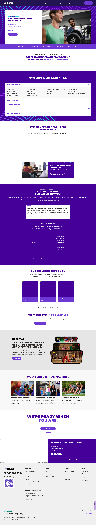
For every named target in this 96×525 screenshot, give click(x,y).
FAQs (65, 476)
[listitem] (30, 291)
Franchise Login (50, 476)
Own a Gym (68, 2)
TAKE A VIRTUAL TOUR (54, 323)
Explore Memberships (14, 38)
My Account (85, 471)
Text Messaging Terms (30, 493)
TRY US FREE (88, 2)
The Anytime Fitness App (70, 471)
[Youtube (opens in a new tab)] (60, 454)
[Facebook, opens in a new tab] (5, 473)
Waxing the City (31, 517)
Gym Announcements (60, 46)
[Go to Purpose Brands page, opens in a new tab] (8, 510)
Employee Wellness (30, 471)
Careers (27, 476)
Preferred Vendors (29, 499)
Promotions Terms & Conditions (33, 490)
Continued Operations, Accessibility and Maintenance (34, 496)
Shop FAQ (84, 477)
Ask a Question (70, 459)
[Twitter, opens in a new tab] (10, 473)
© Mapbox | (39, 462)
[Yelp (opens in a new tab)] (57, 454)
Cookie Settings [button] (88, 513)
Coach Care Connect (69, 474)
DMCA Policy (28, 485)
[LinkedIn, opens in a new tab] (13, 473)
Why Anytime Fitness (73, 46)
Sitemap (27, 502)
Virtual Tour (79, 459)
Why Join (52, 2)
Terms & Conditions (30, 488)
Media (26, 474)
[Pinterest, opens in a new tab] (15, 473)
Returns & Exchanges (85, 474)
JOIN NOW (22, 34)
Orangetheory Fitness (9, 517)
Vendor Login (85, 480)
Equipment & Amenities (34, 46)
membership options (36, 229)
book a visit (58, 229)
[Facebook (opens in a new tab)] (52, 454)
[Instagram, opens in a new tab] (8, 473)
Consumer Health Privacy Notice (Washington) (33, 482)
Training (38, 2)
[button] (86, 42)
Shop (60, 2)
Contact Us (10, 30)
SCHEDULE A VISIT (40, 323)
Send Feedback (61, 459)
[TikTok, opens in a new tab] (21, 473)
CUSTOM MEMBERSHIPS (57, 174)
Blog (45, 2)
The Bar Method (21, 517)
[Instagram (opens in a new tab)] (54, 454)
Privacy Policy (28, 479)
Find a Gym (29, 2)
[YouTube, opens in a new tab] (18, 473)
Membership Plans (47, 46)
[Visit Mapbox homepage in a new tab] (2, 462)
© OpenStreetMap (44, 462)
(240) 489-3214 (11, 28)
